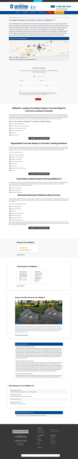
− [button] (67, 53)
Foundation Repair (40, 429)
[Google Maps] (41, 447)
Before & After (53, 436)
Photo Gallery (53, 440)
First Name (21, 80)
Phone (47, 85)
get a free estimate (20, 431)
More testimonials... (21, 285)
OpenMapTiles (59, 55)
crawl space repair (47, 183)
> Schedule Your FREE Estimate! (39, 138)
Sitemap (49, 456)
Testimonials (53, 442)
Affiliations (39, 439)
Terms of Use (41, 94)
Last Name (42, 80)
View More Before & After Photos (21, 335)
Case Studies (53, 443)
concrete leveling (18, 154)
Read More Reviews (21, 254)
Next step (38, 99)
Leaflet (55, 55)
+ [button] (67, 52)
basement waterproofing (27, 200)
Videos (52, 439)
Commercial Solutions (41, 432)
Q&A (38, 444)
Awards (38, 443)
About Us (39, 436)
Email (20, 85)
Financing (39, 438)
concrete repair (62, 147)
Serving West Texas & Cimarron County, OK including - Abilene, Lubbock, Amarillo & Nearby (62, 9)
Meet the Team (40, 440)
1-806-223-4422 (20, 441)
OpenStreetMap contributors (65, 55)
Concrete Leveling (54, 429)
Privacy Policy (40, 456)
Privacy (45, 94)
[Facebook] (38, 447)
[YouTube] (39, 447)
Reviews (52, 438)
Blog (38, 442)
